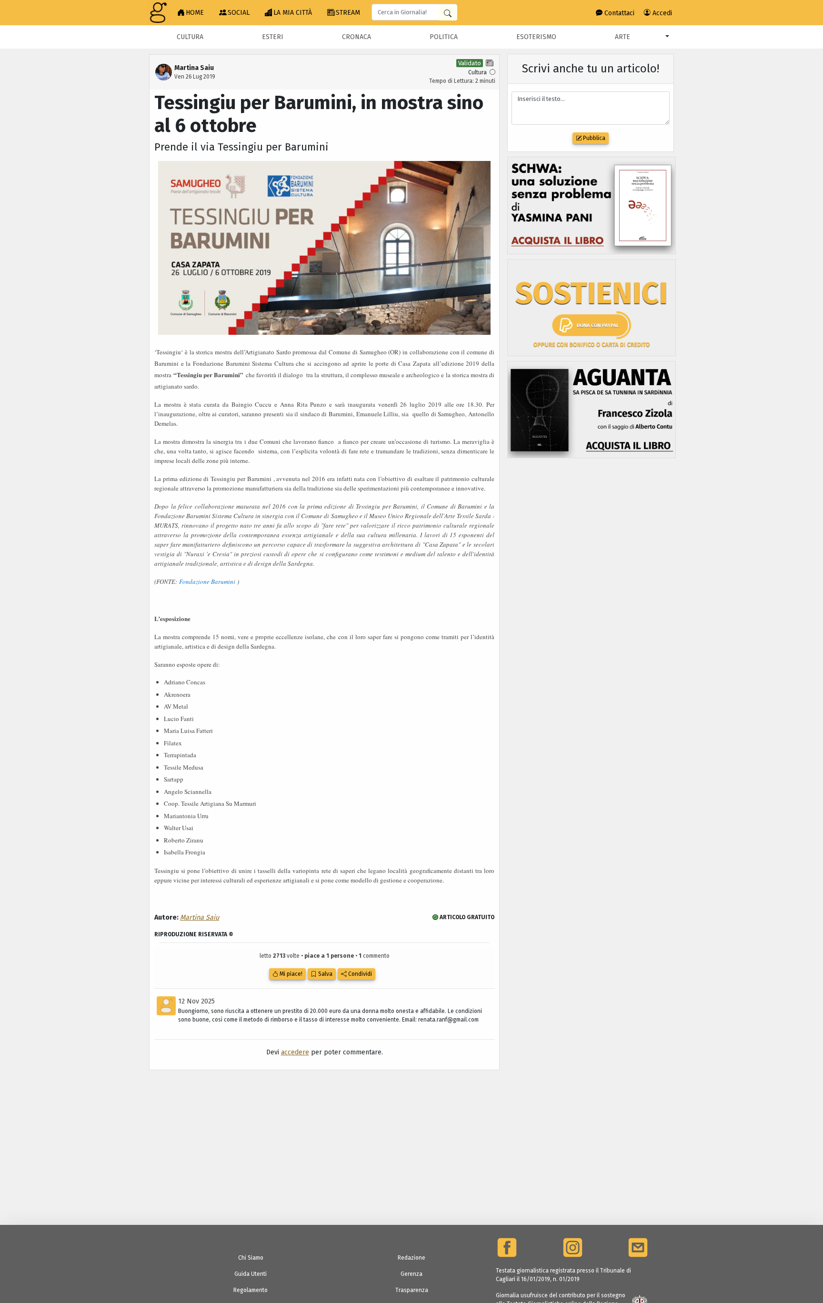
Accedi (661, 13)
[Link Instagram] (573, 1247)
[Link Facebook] (507, 1247)
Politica (444, 37)
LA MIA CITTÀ (292, 13)
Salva (324, 974)
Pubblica (593, 138)
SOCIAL (239, 13)
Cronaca (356, 37)
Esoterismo (536, 37)
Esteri (272, 37)
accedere (295, 1052)
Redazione (411, 1257)
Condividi (359, 974)
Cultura (190, 37)
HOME (195, 13)
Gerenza (411, 1274)
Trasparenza (411, 1290)
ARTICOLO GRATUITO (466, 917)
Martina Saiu (199, 917)
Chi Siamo (250, 1257)
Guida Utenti (250, 1274)
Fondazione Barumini (207, 581)
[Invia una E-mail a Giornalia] (638, 1247)
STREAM (348, 13)
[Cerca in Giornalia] (447, 12)
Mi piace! (290, 974)
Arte (622, 37)
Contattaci (618, 13)
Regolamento (250, 1290)
